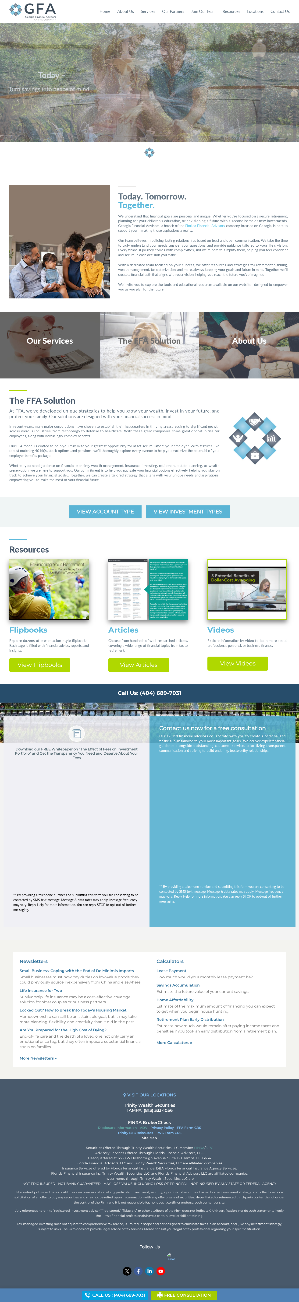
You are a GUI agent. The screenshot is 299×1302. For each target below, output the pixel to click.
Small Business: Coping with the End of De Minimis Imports (77, 971)
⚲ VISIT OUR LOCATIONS (149, 1095)
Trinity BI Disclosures (135, 1133)
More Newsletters (38, 1058)
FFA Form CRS (189, 1128)
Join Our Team (203, 11)
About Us (125, 11)
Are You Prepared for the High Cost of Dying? (63, 1030)
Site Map (149, 1138)
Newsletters (34, 961)
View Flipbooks (40, 664)
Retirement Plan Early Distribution (190, 1019)
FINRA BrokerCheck (149, 1122)
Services (148, 11)
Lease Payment (171, 971)
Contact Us (280, 11)
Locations (255, 11)
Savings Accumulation (178, 985)
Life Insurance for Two (41, 990)
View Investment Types (188, 511)
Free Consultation (187, 1295)
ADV (143, 1128)
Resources (231, 11)
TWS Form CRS (169, 1133)
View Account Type (105, 511)
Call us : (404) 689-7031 (118, 1295)
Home (105, 11)
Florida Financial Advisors (205, 226)
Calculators (170, 961)
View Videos (238, 663)
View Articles (138, 664)
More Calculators (174, 1042)
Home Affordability (175, 1000)
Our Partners (173, 11)
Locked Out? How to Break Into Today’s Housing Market (73, 1010)
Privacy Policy (162, 1128)
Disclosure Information (117, 1128)
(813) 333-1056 (158, 1110)
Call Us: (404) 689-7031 (150, 693)
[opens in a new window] (127, 1272)
